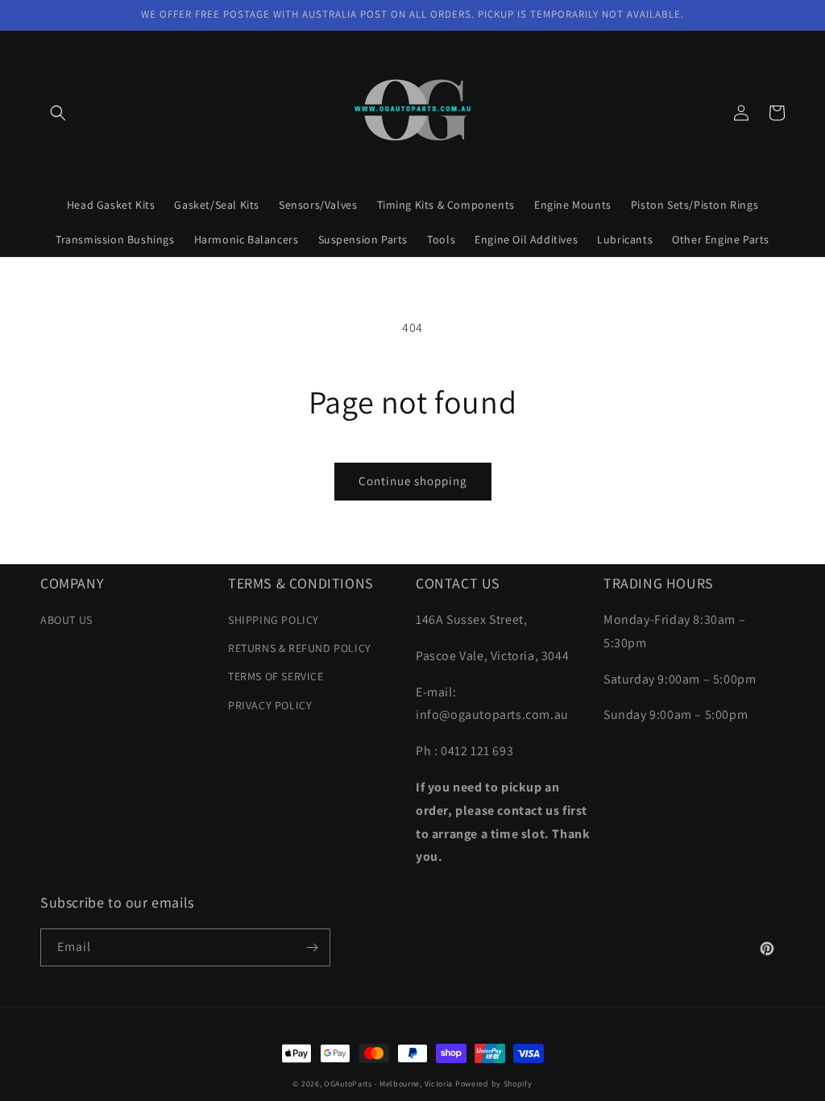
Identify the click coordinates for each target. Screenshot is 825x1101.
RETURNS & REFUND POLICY (299, 648)
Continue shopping (413, 480)
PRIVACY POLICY (270, 705)
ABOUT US (66, 620)
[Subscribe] (312, 947)
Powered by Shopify (494, 1083)
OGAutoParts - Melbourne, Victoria (388, 1083)
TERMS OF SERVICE (276, 676)
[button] (58, 113)
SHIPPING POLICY (273, 620)
